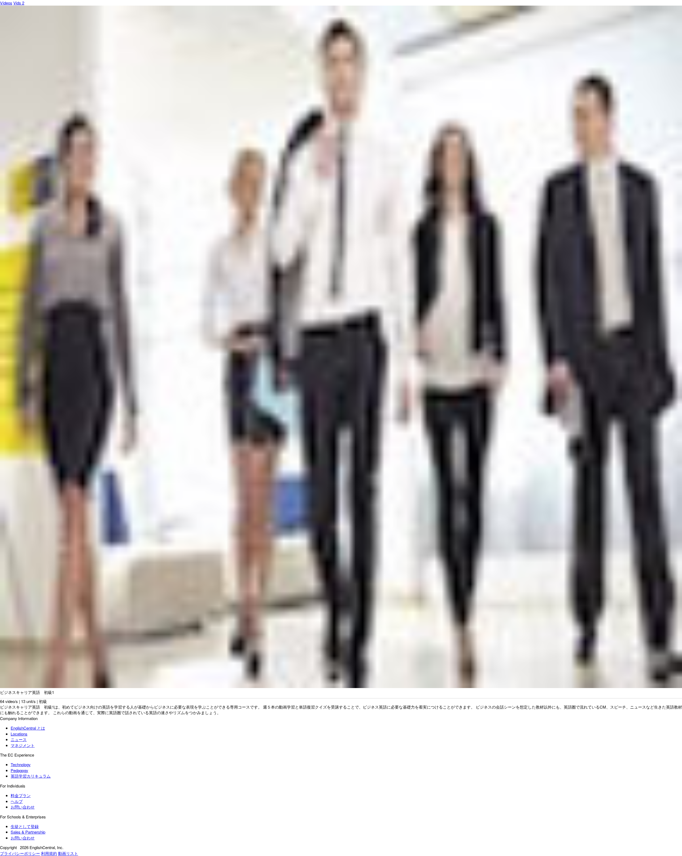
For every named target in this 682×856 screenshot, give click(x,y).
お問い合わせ (23, 807)
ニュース (19, 739)
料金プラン (21, 795)
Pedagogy (19, 770)
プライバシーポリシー (20, 853)
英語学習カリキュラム (31, 776)
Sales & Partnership (28, 832)
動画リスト (68, 853)
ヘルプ (17, 801)
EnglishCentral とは (28, 728)
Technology (21, 764)
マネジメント (23, 745)
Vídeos (6, 3)
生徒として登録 (25, 826)
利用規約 (49, 853)
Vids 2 (18, 3)
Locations (19, 734)
